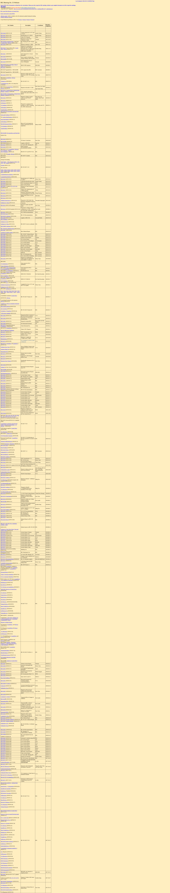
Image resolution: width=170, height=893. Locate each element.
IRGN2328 (3, 517)
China (7, 267)
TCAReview (4, 797)
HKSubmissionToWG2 (6, 373)
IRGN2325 (3, 533)
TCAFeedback (4, 126)
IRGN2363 (3, 383)
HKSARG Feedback (5, 456)
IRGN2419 (3, 184)
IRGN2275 (3, 758)
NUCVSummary (4, 151)
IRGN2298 (3, 694)
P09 (6, 416)
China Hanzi (3, 161)
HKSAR (3, 834)
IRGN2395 (3, 252)
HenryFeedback (4, 447)
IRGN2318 (3, 545)
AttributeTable (16, 90)
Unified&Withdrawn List (6, 618)
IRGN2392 (3, 258)
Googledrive (12, 647)
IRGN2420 (3, 183)
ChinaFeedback (4, 109)
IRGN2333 (3, 504)
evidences (7, 91)
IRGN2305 (3, 668)
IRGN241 (3, 212)
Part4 (10, 291)
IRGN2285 (3, 741)
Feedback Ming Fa (5, 349)
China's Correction (5, 574)
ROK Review (4, 597)
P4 (16, 186)
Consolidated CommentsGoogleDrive (9, 848)
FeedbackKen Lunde (5, 469)
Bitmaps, (3, 91)
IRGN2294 (3, 713)
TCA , (2, 163)
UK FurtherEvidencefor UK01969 (8, 657)
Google (8, 154)
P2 (13, 186)
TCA (2, 269)
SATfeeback (3, 103)
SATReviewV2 (4, 610)
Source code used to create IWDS (8, 13)
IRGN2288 (3, 734)
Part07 (2, 171)
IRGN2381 (3, 321)
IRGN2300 (3, 683)
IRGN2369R (3, 369)
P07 (1, 416)
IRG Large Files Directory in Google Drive (10, 11)
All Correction (4, 308)
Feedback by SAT (4, 287)
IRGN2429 (3, 139)
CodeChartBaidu (4, 644)
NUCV (9, 150)
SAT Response (4, 863)
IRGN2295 (3, 709)
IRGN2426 (3, 147)
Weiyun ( (8, 272)
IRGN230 (3, 663)
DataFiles (11, 574)
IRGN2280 (3, 749)
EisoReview (3, 791)
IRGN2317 (3, 547)
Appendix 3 (15, 343)
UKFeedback (4, 107)
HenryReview (4, 800)
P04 (13, 415)
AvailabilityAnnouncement (6, 563)
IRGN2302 (3, 675)
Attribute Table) (4, 524)
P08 (4, 416)
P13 (15, 416)
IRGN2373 (3, 343)
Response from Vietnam (6, 361)
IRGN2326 (3, 532)
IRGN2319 (3, 543)
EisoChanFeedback (5, 119)
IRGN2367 (3, 375)
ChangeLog (3, 81)
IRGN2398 (3, 247)
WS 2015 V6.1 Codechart (11, 523)
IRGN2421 (3, 181)
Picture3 (28, 19)
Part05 (15, 169)
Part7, (18, 291)
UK (4, 163)
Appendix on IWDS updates (7, 232)
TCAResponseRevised (6, 483)
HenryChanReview (5, 606)
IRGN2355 (3, 398)
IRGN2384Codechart (5, 306)
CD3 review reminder (5, 313)
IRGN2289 (3, 732)
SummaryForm (9, 90)
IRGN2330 (3, 513)
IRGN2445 (3, 39)
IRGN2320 (3, 542)
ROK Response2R (5, 869)
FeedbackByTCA (4, 452)
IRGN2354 (3, 400)
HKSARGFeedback (5, 887)
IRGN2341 (3, 465)
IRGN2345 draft (4, 445)
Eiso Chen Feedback (5, 677)
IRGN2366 (3, 376)
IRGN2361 (3, 387)
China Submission (5, 266)
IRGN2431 (3, 100)
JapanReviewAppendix (6, 788)
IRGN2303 (3, 673)
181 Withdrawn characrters (7, 580)
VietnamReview (4, 613)
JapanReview (3, 608)
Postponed (13, 642)
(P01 (7, 415)
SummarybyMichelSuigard (6, 441)
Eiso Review (3, 584)
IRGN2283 (3, 744)
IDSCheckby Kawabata (6, 793)
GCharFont (3, 311)
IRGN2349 (3, 409)
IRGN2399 (3, 245)
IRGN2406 (3, 234)
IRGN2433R (4, 93)
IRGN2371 (3, 356)
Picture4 (32, 19)
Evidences (7, 95)
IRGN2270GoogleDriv (6, 783)
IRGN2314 (3, 554)
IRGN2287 (3, 738)
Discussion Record (5, 519)
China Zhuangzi (10, 161)
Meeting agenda (4, 16)
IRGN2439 (3, 61)
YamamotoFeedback (5, 650)
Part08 (5, 171)
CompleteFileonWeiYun (6, 176)
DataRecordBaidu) (10, 719)
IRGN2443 (3, 44)
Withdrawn (3, 643)
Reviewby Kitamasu (5, 802)
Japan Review (4, 786)
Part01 (2, 169)
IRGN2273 (3, 764)
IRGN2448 (3, 33)
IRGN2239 (3, 883)
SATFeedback (4, 121)
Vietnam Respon (4, 806)
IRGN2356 (3, 397)
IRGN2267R (3, 881)
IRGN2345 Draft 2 (5, 450)
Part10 (12, 171)
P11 (10, 416)
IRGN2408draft (4, 219)
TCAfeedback (4, 105)
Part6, (15, 291)
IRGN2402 (3, 240)
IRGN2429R (4, 141)
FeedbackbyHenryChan (6, 772)
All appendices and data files (12, 111)
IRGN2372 (3, 353)
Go (8, 639)
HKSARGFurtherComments (7, 841)
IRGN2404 (3, 237)
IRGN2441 (3, 53)
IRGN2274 (3, 760)
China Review (4, 595)
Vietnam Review (4, 604)
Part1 (14, 292)
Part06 (18, 169)
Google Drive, (14, 295)
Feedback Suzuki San (5, 284)
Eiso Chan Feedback (5, 509)
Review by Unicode (5, 823)
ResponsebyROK (4, 701)
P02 (9, 415)
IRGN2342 (3, 462)
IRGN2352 (3, 403)
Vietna (7, 163)
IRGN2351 (3, 405)
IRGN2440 (3, 56)
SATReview (3, 843)
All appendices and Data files (13, 133)
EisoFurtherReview (5, 846)
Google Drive (4, 42)
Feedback (3, 367)
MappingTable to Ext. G (6, 820)
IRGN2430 (3, 111)
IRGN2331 (3, 511)
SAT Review (4, 601)
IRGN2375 (3, 336)
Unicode (2, 165)
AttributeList (8, 288)
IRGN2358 (3, 393)
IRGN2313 (3, 556)
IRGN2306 (3, 666)
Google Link (9, 433)
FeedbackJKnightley (5, 762)
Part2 (5, 291)
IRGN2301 (3, 680)
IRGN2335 (3, 496)
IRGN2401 (3, 242)
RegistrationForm (9, 559)
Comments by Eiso (5, 716)
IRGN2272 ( (3, 770)
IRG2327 (3, 523)
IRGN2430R (3, 133)
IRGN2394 (3, 254)
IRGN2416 (3, 193)
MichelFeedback (4, 652)
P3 (14, 186)
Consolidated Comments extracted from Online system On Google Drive (9, 424)
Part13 (2, 172)
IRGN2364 (3, 380)
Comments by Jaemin (5, 696)
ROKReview (4, 832)
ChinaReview (4, 837)
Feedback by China (5, 202)
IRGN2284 (3, 743)
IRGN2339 (3, 473)
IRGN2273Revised (5, 766)
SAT (18, 161)
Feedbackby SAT (5, 723)
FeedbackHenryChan (5, 472)
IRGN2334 (3, 499)
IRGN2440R (3, 59)
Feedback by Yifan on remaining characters (10, 303)
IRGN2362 (3, 385)
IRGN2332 (3, 507)
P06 (18, 415)
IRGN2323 (3, 537)
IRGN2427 (3, 144)
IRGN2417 (3, 190)
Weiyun (9, 42)
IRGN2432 (3, 97)
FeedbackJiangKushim (6, 768)
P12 (12, 416)
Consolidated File (4, 83)
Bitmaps (2, 95)
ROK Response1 (4, 858)
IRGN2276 (3, 756)
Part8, (2, 292)
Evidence (8, 683)
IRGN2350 (3, 407)
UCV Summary (4, 150)
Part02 (5, 169)
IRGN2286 (3, 739)
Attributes (12, 330)
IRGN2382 (3, 318)
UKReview (3, 839)
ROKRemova (4, 582)
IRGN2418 (3, 186)
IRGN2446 (3, 37)
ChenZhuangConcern (5, 655)
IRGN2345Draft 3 (5, 454)
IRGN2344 (3, 458)
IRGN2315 (3, 551)
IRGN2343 (3, 460)
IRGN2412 (3, 209)
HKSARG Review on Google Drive (8, 589)
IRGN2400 (3, 244)
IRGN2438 (3, 64)
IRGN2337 (3, 485)
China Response (4, 865)
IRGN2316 (3, 548)
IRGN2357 (3, 395)
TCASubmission (4, 263)
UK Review (3, 599)
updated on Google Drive (12, 660)
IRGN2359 (3, 392)
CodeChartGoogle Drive (11, 643)
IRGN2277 (3, 754)
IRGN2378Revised (5, 330)
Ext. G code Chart (4, 817)
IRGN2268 (3, 872)
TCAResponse (4, 479)
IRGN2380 (3, 323)
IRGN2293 (3, 717)
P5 (1, 187)
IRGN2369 (3, 365)
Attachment (8, 496)
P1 (11, 186)
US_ (2, 851)
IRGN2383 (3, 315)
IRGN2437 (3, 67)
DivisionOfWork (4, 572)
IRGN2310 (3, 564)
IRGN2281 (3, 748)
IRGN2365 (3, 378)
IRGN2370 (3, 358)
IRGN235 (3, 402)
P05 (16, 415)
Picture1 (20, 19)
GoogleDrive (8, 77)
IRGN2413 (3, 205)
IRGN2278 (3, 753)
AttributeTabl (6, 269)
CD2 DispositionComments (6, 435)
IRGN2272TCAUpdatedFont (7, 777)
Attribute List (15, 617)
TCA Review (3, 592)
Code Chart (9, 617)
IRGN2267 (3, 874)
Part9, (5, 292)
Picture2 (24, 19)
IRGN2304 (3, 671)
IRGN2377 (3, 332)
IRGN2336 (3, 493)
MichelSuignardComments (6, 867)
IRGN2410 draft (4, 214)
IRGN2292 (3, 719)
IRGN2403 (3, 239)
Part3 (7, 291)
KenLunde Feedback (5, 115)
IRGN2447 (3, 35)
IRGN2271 (3, 780)
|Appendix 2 (9, 343)
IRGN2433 (3, 90)
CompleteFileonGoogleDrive (7, 174)
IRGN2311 (3, 560)
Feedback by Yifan (5, 224)
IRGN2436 (3, 75)
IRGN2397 (3, 249)
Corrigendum (10, 786)
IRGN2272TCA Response (6, 775)
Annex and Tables (10, 64)
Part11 (15, 171)
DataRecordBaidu (10, 721)
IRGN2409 (3, 217)
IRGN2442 (3, 48)
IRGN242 (3, 179)
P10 (8, 416)
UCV (7, 282)
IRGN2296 (3, 707)
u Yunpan (10, 622)
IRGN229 (3, 721)
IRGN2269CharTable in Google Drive (9, 810)
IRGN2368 (3, 371)
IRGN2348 (3, 413)
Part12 (18, 171)
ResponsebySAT (4, 351)
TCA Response (4, 431)
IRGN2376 (3, 334)
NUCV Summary (4, 275)
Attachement (9, 881)
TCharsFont (8, 311)
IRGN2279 (3, 751)
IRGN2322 (3, 538)
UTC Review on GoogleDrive (7, 587)
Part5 (12, 291)
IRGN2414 (3, 198)
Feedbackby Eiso (4, 688)
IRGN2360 (3, 389)
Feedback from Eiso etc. (6, 200)
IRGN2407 (3, 230)
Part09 (8, 171)
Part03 (8, 169)
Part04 (12, 169)
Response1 (6, 443)
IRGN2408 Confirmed (6, 226)
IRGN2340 (3, 467)
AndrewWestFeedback (7, 117)
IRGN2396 (3, 250)
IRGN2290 (3, 729)
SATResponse (4, 633)
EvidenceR (3, 685)
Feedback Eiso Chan (5, 347)
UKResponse (3, 795)
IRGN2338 (3, 475)
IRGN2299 (3, 691)
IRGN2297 (3, 703)
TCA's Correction (4, 576)
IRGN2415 (3, 195)
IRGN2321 (3, 540)
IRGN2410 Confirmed (5, 216)
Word (9, 620)
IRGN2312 (3, 559)
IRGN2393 (3, 255)
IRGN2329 (3, 515)
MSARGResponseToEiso (6, 124)
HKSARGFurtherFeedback (6, 889)
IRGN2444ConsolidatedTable (7, 41)
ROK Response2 (4, 860)
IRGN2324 (3, 535)
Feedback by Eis (4, 221)
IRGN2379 (3, 325)
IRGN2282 (3, 746)
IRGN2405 (3, 235)
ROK (15, 161)
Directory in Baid (4, 622)
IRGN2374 (3, 341)
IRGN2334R (3, 501)
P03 (11, 415)
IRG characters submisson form (7, 228)
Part (1, 291)
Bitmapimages (4, 338)
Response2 (12, 443)
